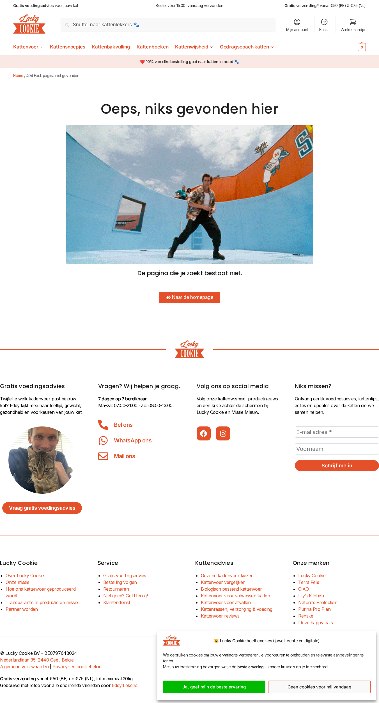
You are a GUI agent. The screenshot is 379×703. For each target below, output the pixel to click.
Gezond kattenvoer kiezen (227, 575)
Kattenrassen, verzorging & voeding (236, 609)
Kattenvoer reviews (220, 616)
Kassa (324, 29)
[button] (353, 46)
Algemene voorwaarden (24, 666)
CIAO (303, 589)
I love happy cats (315, 622)
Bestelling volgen (120, 582)
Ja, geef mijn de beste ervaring (214, 687)
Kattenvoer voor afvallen (226, 602)
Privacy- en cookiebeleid (76, 666)
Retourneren (116, 589)
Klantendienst (116, 602)
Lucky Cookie (311, 575)
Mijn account (297, 29)
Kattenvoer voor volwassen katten (235, 595)
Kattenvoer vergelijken (223, 582)
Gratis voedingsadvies (124, 575)
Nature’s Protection (317, 602)
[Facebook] (204, 433)
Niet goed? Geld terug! (125, 595)
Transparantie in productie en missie (42, 602)
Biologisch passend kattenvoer (231, 589)
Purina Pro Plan (314, 609)
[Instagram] (223, 433)
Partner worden (22, 609)
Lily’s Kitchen (311, 595)
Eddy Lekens (124, 685)
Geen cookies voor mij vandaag (319, 687)
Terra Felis (308, 582)
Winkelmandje (353, 29)
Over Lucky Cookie (25, 575)
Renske (305, 616)
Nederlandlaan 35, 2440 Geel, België (36, 660)
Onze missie (17, 582)
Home (18, 75)
